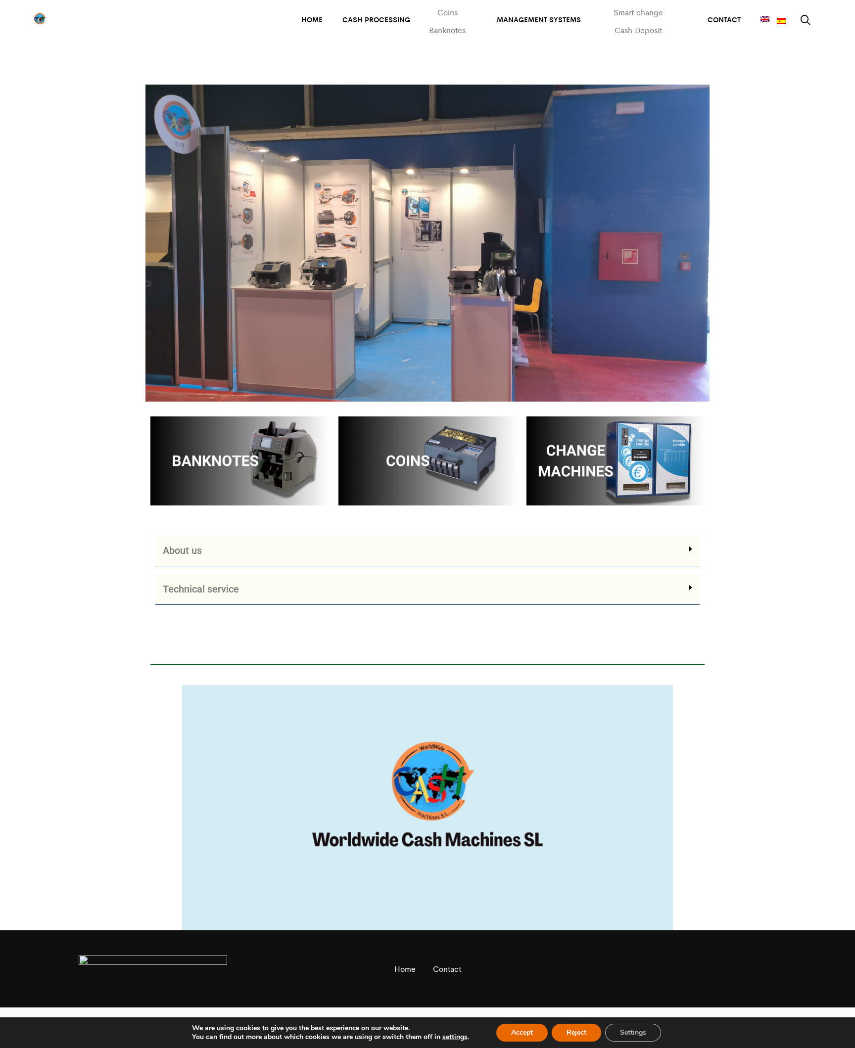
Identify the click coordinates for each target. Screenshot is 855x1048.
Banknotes (447, 30)
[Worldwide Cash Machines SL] (39, 20)
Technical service (201, 589)
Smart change (638, 12)
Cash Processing (376, 19)
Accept (522, 1032)
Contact (724, 19)
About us (182, 550)
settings (455, 1037)
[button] (427, 550)
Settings (633, 1032)
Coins (447, 12)
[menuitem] (764, 19)
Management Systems (539, 19)
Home (312, 19)
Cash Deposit (638, 30)
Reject (576, 1032)
